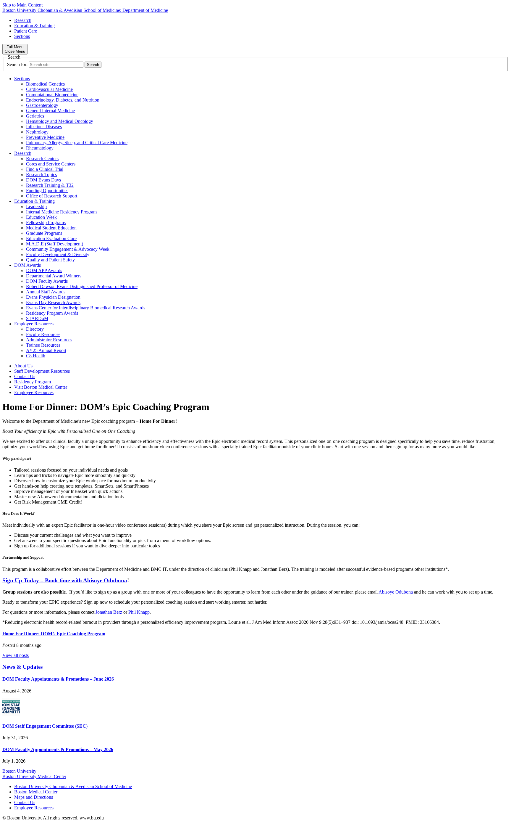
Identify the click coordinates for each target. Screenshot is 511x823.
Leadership (36, 206)
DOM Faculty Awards (47, 281)
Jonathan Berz (109, 612)
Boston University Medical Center (34, 776)
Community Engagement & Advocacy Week (67, 249)
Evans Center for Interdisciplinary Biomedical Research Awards (85, 307)
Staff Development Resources (42, 371)
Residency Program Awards (52, 313)
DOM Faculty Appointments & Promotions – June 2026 (58, 678)
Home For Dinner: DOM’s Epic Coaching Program (53, 633)
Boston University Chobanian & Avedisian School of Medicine (73, 786)
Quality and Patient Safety (50, 259)
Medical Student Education (51, 227)
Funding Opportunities (47, 190)
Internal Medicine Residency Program (61, 211)
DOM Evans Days (43, 179)
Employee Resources (34, 323)
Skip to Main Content (22, 4)
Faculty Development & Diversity (57, 254)
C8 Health (35, 355)
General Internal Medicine (50, 110)
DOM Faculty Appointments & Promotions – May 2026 (57, 749)
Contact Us (24, 376)
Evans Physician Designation (53, 297)
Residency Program (32, 381)
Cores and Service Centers (50, 163)
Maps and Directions (33, 797)
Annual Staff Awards (45, 291)
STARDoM (37, 318)
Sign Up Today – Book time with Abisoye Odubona (64, 580)
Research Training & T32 (50, 185)
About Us (23, 365)
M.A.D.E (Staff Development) (54, 243)
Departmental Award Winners (53, 275)
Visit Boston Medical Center (40, 387)
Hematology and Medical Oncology (59, 121)
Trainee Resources (43, 345)
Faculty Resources (43, 334)
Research (22, 20)
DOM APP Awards (44, 270)
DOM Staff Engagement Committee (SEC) (45, 726)
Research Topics (41, 174)
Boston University (19, 771)
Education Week (41, 217)
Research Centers (42, 158)
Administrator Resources (49, 339)
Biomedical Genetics (45, 83)
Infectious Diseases (44, 126)
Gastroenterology (42, 105)
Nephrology (37, 131)
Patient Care (25, 30)
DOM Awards (27, 265)
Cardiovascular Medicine (49, 89)
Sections (22, 36)
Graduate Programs (44, 233)
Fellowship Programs (46, 222)
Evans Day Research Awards (53, 302)
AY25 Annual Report (46, 350)
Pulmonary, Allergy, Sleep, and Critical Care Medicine (76, 142)
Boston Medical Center (35, 791)
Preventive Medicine (45, 137)
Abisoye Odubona (396, 591)
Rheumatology (40, 147)
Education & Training (34, 25)
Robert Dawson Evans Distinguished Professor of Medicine (82, 286)
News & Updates (22, 667)
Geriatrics (35, 115)
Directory (35, 329)
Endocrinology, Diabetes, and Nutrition (62, 99)
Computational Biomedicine (52, 94)
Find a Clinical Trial (44, 169)
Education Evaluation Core (51, 238)
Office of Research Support (51, 195)
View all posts (15, 655)
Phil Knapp (139, 612)
